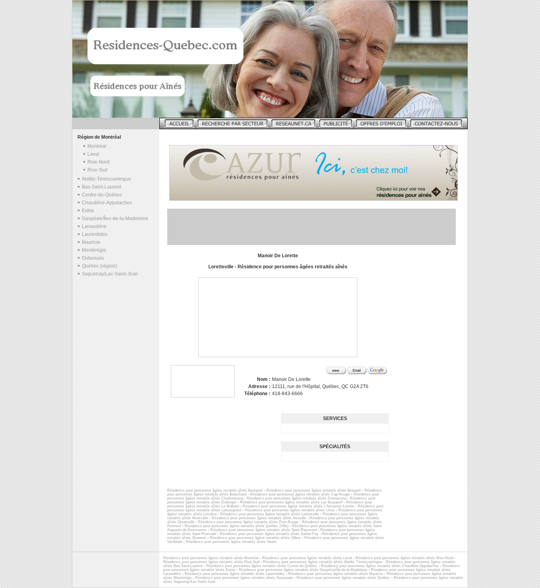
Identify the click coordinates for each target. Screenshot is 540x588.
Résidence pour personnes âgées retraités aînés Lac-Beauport (291, 502)
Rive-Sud (97, 170)
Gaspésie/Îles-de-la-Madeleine (115, 218)
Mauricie (91, 242)
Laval (93, 154)
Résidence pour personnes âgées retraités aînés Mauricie (335, 574)
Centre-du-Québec (102, 195)
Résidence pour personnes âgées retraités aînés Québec (343, 578)
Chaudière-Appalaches (107, 202)
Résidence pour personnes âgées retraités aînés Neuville (259, 518)
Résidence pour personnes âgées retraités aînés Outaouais (244, 578)
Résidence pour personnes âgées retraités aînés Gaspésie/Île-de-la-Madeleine (303, 570)
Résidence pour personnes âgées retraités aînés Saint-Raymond (263, 530)
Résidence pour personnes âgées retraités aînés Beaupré (313, 490)
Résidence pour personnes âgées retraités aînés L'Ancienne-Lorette (298, 506)
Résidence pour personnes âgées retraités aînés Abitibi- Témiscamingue (322, 562)
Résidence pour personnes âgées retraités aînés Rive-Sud (211, 562)
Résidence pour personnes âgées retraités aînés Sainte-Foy (269, 534)
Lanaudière (94, 226)
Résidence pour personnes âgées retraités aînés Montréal (211, 558)
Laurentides (95, 234)
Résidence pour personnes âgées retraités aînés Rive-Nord (404, 558)
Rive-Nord (98, 162)
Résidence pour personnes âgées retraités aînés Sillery (255, 538)
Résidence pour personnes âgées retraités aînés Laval (307, 558)
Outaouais (93, 258)
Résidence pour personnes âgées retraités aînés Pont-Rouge (248, 522)
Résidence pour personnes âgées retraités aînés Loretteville (269, 514)
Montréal (96, 146)
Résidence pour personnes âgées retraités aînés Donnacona (296, 498)
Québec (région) (99, 266)
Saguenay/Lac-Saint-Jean (110, 274)
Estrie (88, 210)
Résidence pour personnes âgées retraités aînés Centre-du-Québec (261, 566)
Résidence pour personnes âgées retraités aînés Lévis (290, 510)
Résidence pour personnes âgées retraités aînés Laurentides (235, 574)
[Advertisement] (311, 227)
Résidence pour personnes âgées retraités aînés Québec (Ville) (237, 526)
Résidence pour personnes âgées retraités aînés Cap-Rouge (300, 494)
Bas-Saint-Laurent (101, 187)
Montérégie (94, 250)
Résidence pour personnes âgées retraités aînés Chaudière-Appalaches (380, 566)
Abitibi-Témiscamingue (106, 179)
